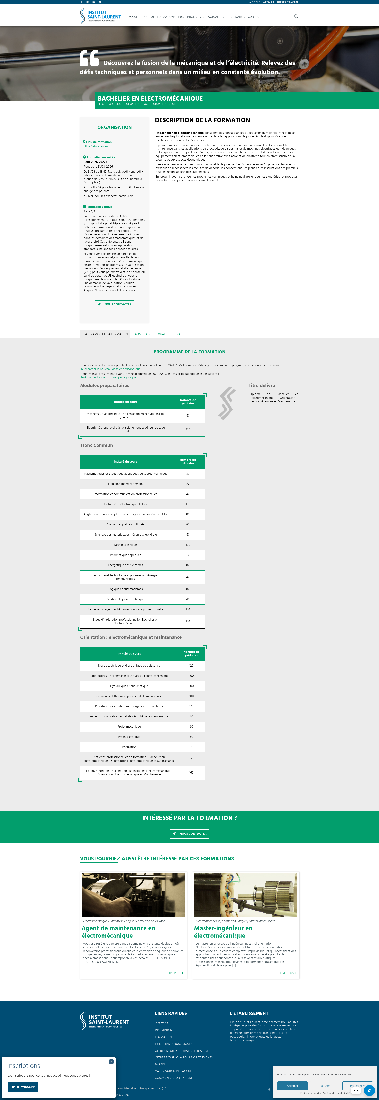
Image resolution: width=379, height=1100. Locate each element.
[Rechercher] (296, 17)
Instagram (88, 2)
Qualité (163, 334)
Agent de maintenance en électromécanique (118, 932)
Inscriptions (187, 17)
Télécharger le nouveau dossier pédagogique (110, 369)
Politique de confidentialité (336, 1093)
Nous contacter (118, 304)
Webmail (268, 2)
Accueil (134, 17)
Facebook (82, 2)
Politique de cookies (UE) (153, 1088)
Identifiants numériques (173, 1044)
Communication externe (174, 1078)
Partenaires (236, 17)
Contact (100, 2)
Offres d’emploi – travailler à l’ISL (182, 1051)
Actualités (216, 17)
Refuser (325, 1086)
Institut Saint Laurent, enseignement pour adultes (100, 17)
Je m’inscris (25, 1087)
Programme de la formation (105, 334)
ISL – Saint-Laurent (96, 146)
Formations (166, 17)
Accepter (292, 1086)
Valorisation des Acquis (173, 1071)
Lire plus (175, 973)
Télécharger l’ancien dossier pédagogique (108, 377)
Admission (143, 334)
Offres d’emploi (287, 2)
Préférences (357, 1086)
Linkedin (94, 2)
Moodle (254, 2)
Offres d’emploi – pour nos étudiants (184, 1057)
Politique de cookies (310, 1093)
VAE (202, 17)
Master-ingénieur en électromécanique (223, 932)
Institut (148, 17)
